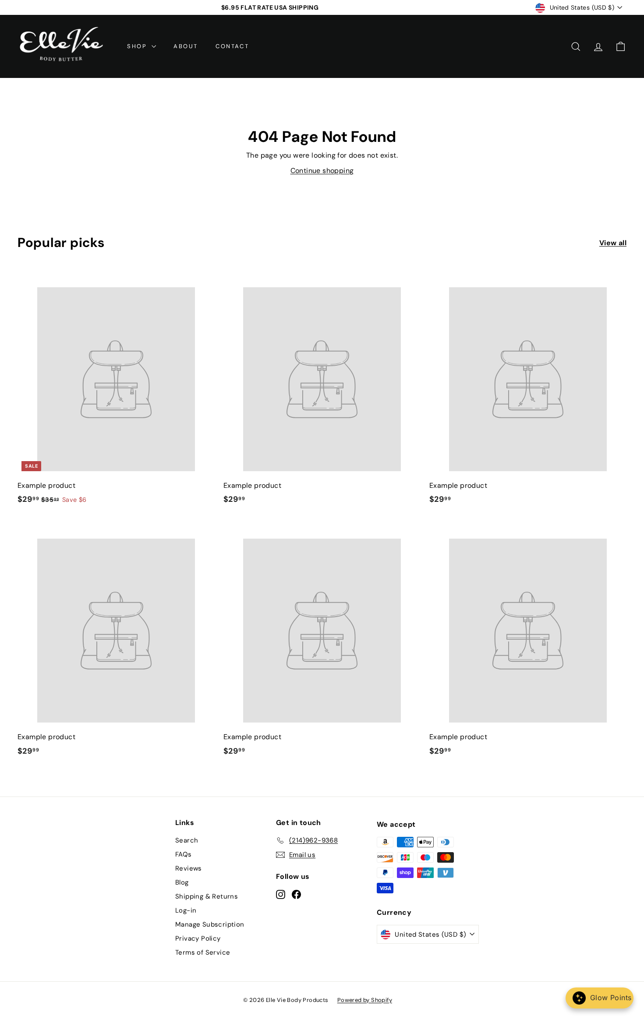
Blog (182, 882)
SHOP (138, 46)
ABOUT (185, 46)
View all (612, 242)
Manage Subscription (209, 924)
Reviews (188, 868)
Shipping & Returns (206, 896)
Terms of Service (202, 952)
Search (186, 840)
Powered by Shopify (364, 1000)
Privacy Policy (198, 938)
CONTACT (232, 46)
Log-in (185, 910)
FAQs (183, 854)
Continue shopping (322, 170)
